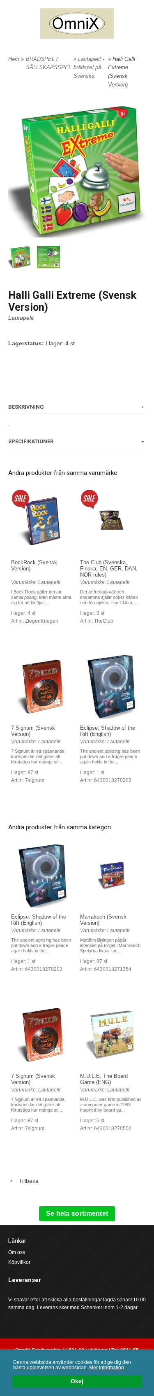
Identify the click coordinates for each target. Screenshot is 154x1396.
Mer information (106, 1367)
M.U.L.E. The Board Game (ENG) (104, 1079)
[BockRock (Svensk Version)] (20, 499)
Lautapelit (21, 317)
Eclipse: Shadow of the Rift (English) (107, 731)
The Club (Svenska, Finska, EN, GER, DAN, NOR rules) (109, 568)
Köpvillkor (19, 1262)
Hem (13, 59)
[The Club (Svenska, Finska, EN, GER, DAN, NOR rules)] (89, 499)
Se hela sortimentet (77, 1213)
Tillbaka (26, 1180)
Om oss (16, 1252)
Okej (77, 1381)
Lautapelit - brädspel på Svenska (89, 67)
